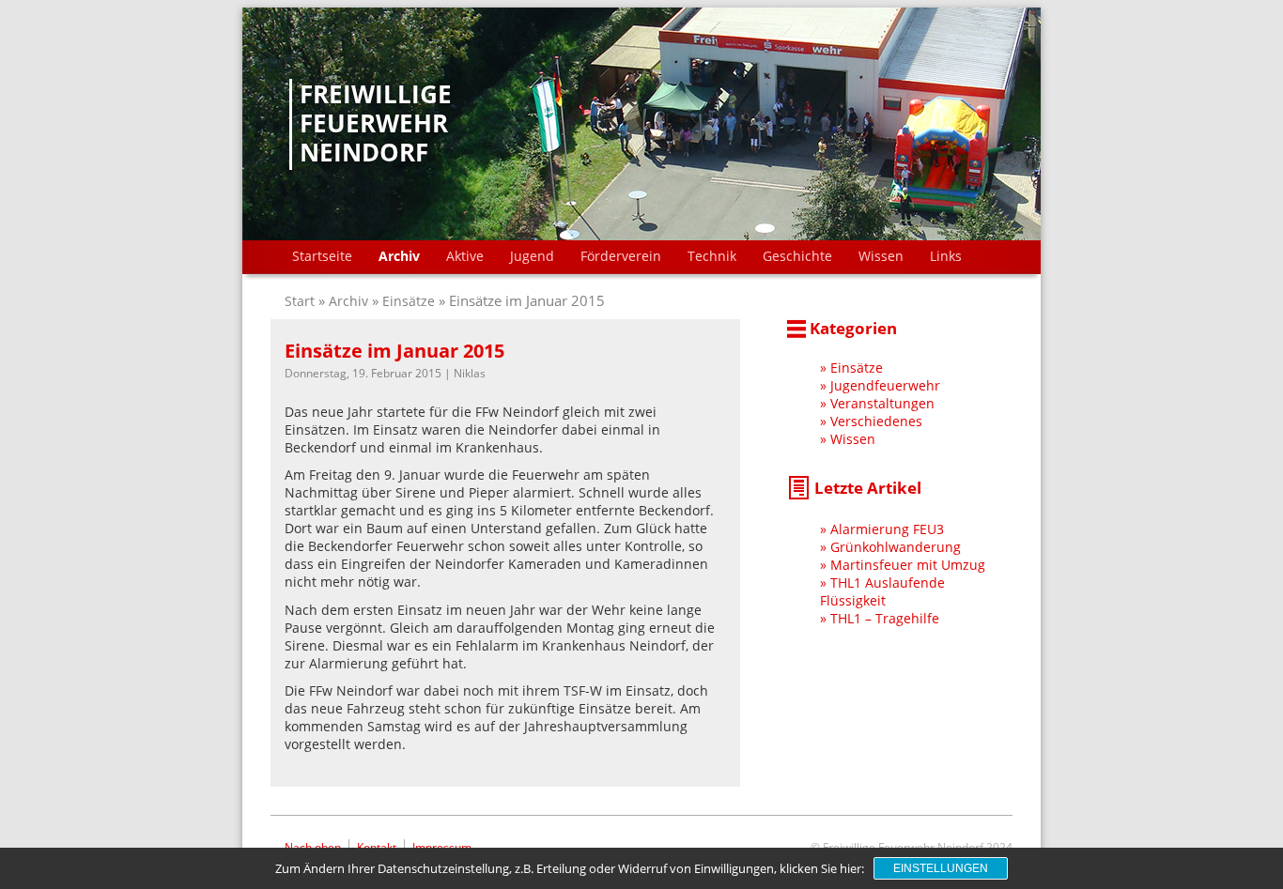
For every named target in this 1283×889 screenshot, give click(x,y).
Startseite (322, 256)
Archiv (399, 256)
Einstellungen (940, 868)
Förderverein (620, 256)
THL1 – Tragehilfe (884, 618)
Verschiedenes (876, 421)
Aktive (465, 256)
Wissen (881, 256)
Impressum (441, 847)
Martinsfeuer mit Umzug (907, 565)
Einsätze (408, 301)
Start (301, 301)
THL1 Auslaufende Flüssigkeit (882, 591)
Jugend (532, 256)
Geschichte (797, 256)
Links (946, 256)
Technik (712, 256)
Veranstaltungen (882, 403)
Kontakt (376, 847)
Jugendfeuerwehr (885, 385)
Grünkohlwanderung (895, 547)
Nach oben (313, 847)
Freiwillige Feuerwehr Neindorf (376, 124)
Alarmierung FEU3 (887, 529)
